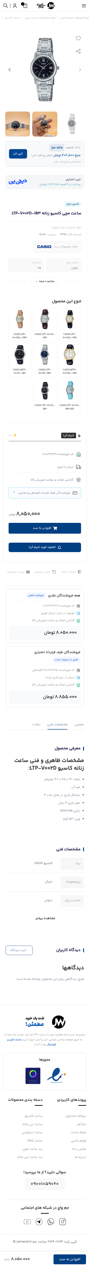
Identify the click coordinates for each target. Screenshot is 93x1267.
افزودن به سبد (69, 1259)
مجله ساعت (78, 1132)
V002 (42, 234)
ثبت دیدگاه (18, 950)
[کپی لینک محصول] (78, 51)
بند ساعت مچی (32, 1149)
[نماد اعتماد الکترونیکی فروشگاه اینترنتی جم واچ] (56, 1076)
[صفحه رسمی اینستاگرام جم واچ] (62, 1221)
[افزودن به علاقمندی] (78, 38)
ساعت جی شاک (32, 1124)
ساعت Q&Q (35, 1140)
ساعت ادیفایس (32, 1132)
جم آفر (81, 1124)
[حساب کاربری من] (14, 5)
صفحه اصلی (67, 18)
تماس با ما (79, 1149)
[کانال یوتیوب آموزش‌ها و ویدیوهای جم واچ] (27, 1221)
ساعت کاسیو (12, 18)
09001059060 (45, 1184)
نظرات (36, 724)
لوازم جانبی (78, 1140)
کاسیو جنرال (72, 204)
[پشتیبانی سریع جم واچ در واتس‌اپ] (50, 1221)
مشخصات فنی (57, 724)
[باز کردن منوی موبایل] (83, 5)
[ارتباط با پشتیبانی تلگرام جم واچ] (39, 1221)
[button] (79, 69)
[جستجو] (5, 5)
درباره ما (80, 1157)
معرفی (79, 724)
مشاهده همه (47, 281)
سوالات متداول (75, 1116)
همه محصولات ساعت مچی (40, 18)
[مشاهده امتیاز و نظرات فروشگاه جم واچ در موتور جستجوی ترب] (33, 1076)
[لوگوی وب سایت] (45, 5)
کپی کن (18, 153)
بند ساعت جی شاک (30, 1157)
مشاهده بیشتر (45, 918)
